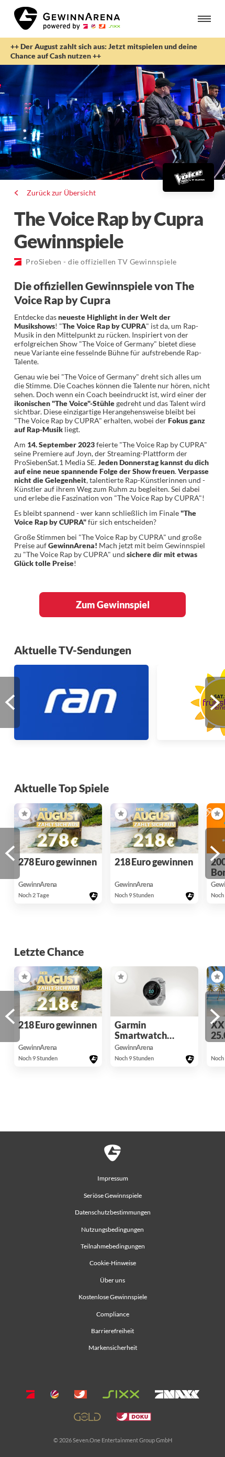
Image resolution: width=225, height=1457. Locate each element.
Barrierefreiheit (112, 1331)
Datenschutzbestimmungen (113, 1212)
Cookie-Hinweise (112, 1263)
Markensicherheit (112, 1347)
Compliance (112, 1314)
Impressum (112, 1178)
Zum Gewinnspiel (113, 604)
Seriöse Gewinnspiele (113, 1195)
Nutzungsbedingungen (112, 1229)
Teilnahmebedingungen (113, 1246)
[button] (10, 702)
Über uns (112, 1280)
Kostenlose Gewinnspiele (112, 1297)
